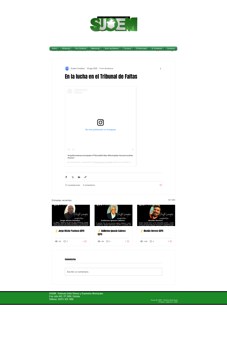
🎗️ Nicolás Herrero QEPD (151, 231)
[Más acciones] (160, 68)
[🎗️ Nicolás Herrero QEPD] (156, 215)
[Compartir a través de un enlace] (85, 177)
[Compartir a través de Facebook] (66, 177)
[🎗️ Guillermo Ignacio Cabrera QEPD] (114, 215)
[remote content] (113, 126)
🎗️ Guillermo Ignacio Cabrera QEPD (112, 232)
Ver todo (171, 200)
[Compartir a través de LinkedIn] (79, 177)
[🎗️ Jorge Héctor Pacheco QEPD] (71, 215)
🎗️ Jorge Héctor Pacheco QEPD (69, 231)
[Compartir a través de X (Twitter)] (72, 177)
